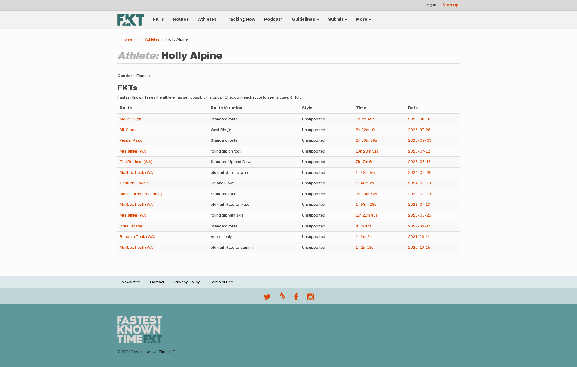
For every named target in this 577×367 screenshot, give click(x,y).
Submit (336, 19)
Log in (430, 5)
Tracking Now (240, 19)
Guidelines (304, 19)
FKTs (158, 19)
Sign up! (451, 5)
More (362, 19)
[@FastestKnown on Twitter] (267, 298)
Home (127, 39)
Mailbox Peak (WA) (137, 173)
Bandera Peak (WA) (137, 237)
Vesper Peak (131, 140)
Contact (157, 282)
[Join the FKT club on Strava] (282, 298)
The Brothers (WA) (136, 162)
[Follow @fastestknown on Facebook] (296, 298)
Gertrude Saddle (134, 183)
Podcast (273, 19)
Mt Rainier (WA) (134, 151)
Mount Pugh (130, 119)
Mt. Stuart (128, 130)
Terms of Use (221, 282)
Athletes (207, 19)
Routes (181, 19)
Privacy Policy (187, 282)
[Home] (132, 20)
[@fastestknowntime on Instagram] (310, 298)
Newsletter (131, 282)
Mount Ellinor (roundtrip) (141, 194)
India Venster (131, 226)
